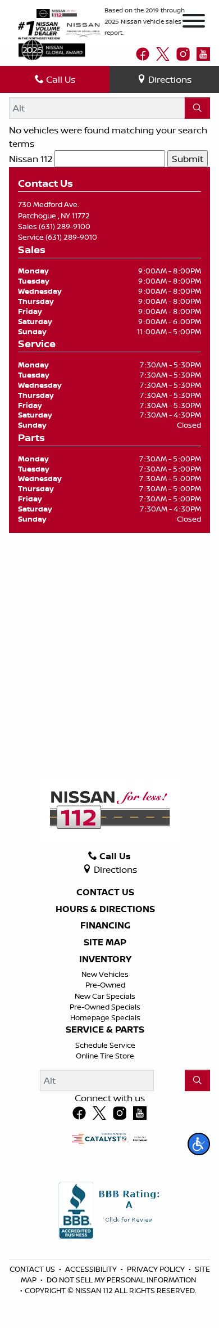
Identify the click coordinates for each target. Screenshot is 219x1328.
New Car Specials (105, 996)
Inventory (105, 959)
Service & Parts (105, 1030)
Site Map (105, 942)
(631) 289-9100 (64, 226)
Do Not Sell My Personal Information (121, 1280)
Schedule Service (105, 1045)
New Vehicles (105, 974)
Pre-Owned (105, 985)
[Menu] (193, 22)
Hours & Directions (105, 909)
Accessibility (91, 1269)
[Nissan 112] (56, 12)
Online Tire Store (105, 1056)
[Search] (197, 108)
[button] (199, 1144)
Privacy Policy (156, 1269)
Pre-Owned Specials (105, 1007)
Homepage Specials (105, 1017)
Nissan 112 (30, 158)
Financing (105, 926)
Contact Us (105, 892)
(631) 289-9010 (71, 237)
